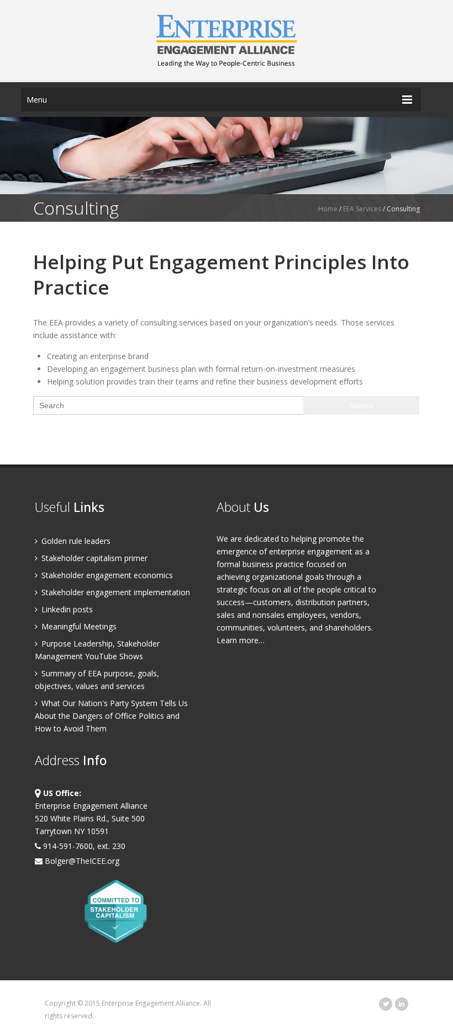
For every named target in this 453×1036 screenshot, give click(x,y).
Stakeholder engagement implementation (114, 592)
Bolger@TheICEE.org (81, 861)
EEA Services (362, 208)
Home (328, 208)
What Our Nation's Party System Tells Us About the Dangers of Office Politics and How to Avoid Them (111, 716)
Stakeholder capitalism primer (93, 558)
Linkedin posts (66, 609)
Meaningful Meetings (78, 626)
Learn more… (241, 640)
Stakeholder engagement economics (106, 575)
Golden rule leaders (74, 541)
